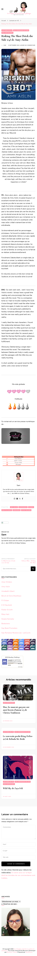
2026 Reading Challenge (12, 657)
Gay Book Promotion (9, 628)
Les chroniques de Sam (21, 30)
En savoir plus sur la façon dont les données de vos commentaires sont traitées (18, 875)
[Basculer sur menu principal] (2, 9)
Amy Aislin (14, 507)
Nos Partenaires (7, 32)
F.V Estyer (5, 600)
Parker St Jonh (7, 610)
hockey (31, 507)
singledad (16, 510)
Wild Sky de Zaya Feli (13, 788)
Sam (5, 45)
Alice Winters (6, 582)
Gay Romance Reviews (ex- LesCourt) (15, 633)
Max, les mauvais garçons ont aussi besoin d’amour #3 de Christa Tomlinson (16, 710)
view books (20, 666)
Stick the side (26, 510)
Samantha (10, 660)
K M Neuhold (6, 605)
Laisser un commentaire (27, 45)
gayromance (23, 507)
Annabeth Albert (7, 591)
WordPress (29, 952)
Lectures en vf (8, 732)
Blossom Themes (12, 952)
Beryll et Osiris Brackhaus (11, 596)
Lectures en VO (7, 30)
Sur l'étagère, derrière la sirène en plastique (18, 949)
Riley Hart (5, 614)
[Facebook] (22, 499)
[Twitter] (20, 499)
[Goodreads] (17, 499)
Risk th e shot (6, 510)
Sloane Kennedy (7, 619)
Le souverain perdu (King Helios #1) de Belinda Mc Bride (17, 737)
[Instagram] (14, 499)
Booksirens (5, 623)
